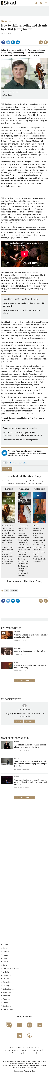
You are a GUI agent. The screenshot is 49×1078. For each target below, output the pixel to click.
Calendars (39, 488)
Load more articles (24, 680)
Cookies (28, 1053)
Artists (5, 948)
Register (30, 721)
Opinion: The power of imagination (23, 439)
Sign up (7, 469)
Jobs (5, 965)
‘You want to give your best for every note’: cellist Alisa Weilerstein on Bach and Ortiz (30, 782)
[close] (47, 37)
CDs (9, 483)
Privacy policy (17, 1053)
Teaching (24, 488)
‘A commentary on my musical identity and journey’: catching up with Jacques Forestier (31, 763)
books (39, 481)
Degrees (6, 999)
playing (24, 481)
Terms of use (36, 1050)
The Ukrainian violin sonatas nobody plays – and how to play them (30, 746)
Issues (5, 955)
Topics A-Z (25, 1050)
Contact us (7, 1006)
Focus (16, 662)
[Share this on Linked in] (13, 42)
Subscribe (7, 982)
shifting (14, 590)
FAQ (35, 1053)
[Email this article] (18, 42)
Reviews (6, 979)
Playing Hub (6, 21)
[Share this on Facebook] (3, 42)
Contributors (32, 1047)
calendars (14, 483)
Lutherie (6, 962)
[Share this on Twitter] (8, 42)
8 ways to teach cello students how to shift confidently (30, 666)
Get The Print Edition (11, 968)
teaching (33, 481)
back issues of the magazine (31, 483)
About (5, 1002)
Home (5, 945)
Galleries (6, 951)
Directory (7, 975)
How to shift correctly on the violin (23, 299)
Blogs (16, 742)
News (5, 958)
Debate (6, 972)
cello (6, 590)
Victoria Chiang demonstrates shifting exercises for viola (31, 636)
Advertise (7, 992)
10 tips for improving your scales (22, 428)
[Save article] (46, 42)
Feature (17, 648)
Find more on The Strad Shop (24, 581)
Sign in (17, 37)
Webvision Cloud (29, 1071)
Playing (9, 488)
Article (17, 632)
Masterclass (8, 1009)
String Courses (8, 989)
